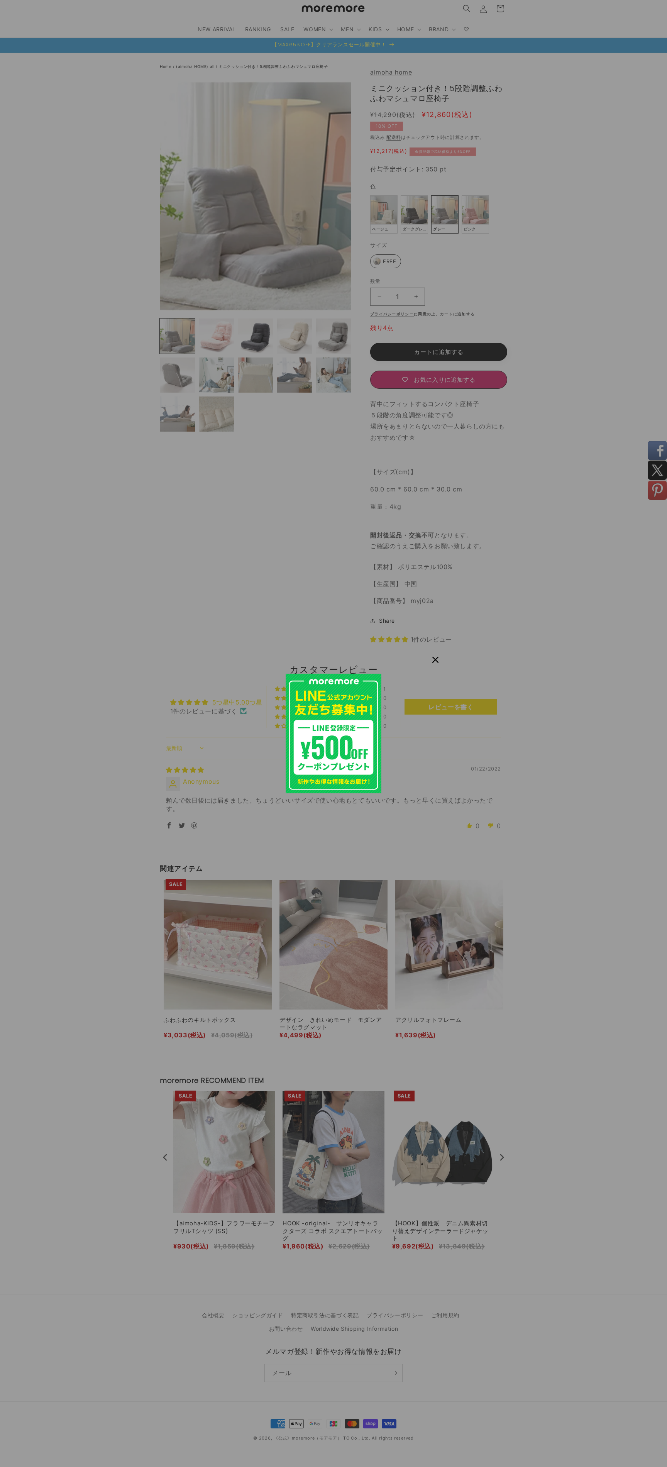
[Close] (435, 659)
